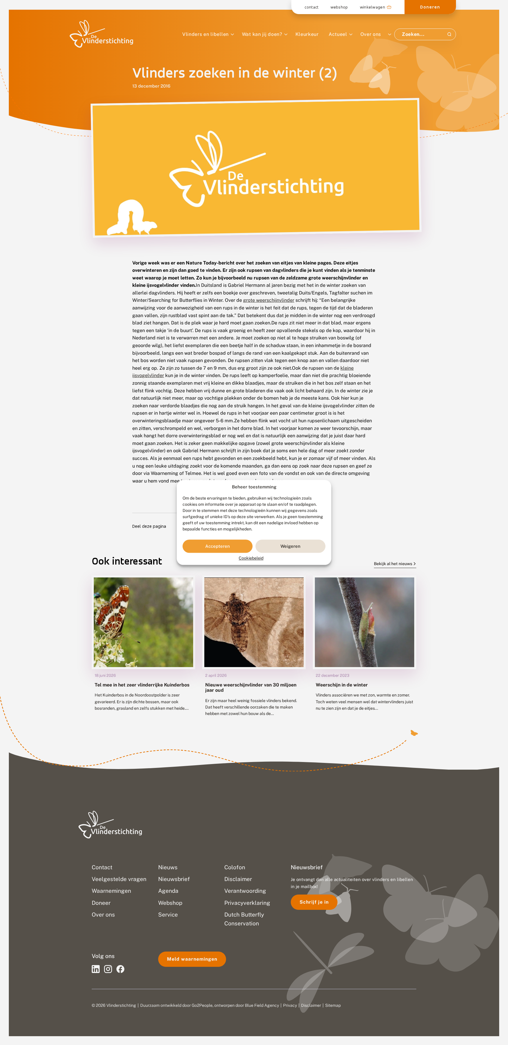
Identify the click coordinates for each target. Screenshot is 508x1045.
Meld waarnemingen (192, 959)
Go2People (202, 1005)
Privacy (290, 1005)
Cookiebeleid (251, 558)
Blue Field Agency (262, 1005)
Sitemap (333, 1005)
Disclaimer (311, 1005)
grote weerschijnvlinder (268, 300)
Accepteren (217, 546)
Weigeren (290, 546)
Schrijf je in (314, 902)
